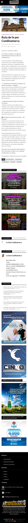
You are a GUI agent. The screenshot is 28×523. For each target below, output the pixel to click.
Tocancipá (12, 162)
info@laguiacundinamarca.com (12, 496)
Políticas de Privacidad (9, 462)
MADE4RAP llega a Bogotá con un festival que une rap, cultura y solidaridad (14, 221)
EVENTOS (17, 34)
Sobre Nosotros (7, 459)
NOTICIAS (22, 34)
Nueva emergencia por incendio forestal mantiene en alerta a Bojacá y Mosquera (14, 182)
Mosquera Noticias (10, 177)
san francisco (18, 159)
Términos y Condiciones (9, 464)
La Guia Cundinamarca (15, 44)
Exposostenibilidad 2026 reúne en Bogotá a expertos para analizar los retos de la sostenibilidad (14, 292)
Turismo (5, 476)
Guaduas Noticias (11, 196)
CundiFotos (6, 479)
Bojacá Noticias (13, 174)
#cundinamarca (10, 159)
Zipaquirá (19, 162)
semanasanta (5, 162)
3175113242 (7, 492)
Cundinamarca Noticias (8, 34)
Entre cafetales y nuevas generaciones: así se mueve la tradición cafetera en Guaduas (14, 201)
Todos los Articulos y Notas (19, 237)
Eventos (5, 474)
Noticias (5, 471)
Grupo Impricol (19, 521)
